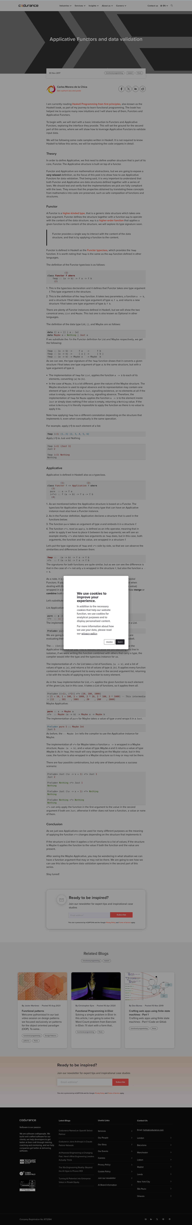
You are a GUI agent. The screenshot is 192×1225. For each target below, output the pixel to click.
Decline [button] (109, 642)
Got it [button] (120, 642)
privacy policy (89, 633)
